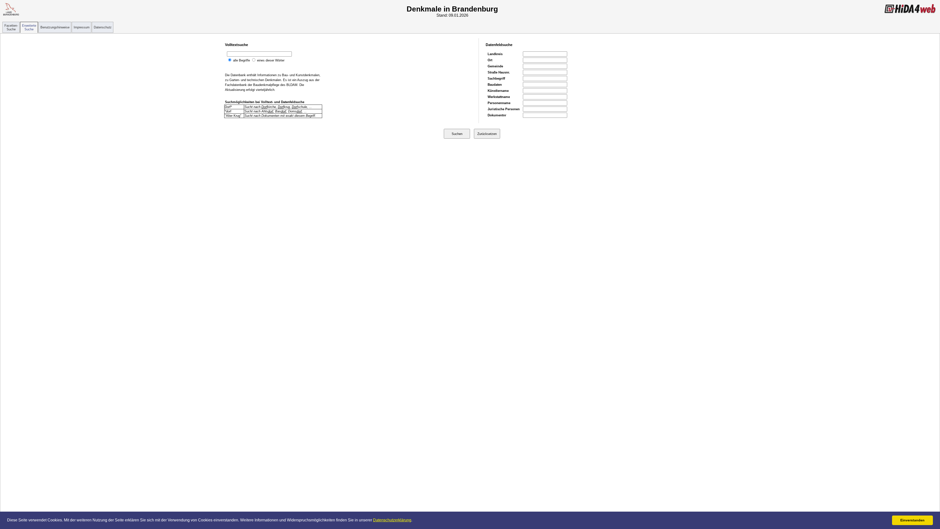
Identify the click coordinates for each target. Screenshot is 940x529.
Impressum (82, 27)
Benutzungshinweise (55, 27)
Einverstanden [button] (912, 520)
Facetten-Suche (11, 27)
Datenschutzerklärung (392, 520)
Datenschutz (103, 27)
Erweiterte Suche (29, 27)
